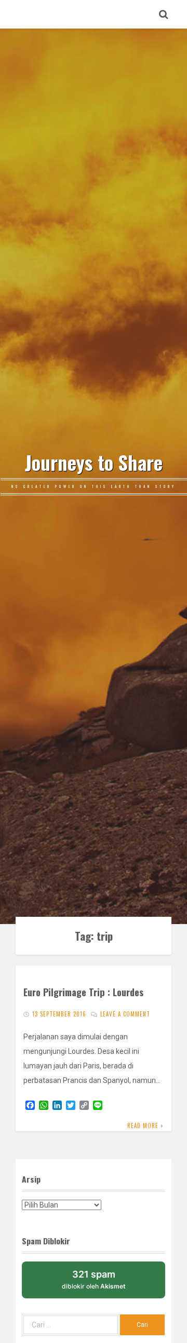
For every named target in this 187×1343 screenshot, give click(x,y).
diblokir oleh (94, 1279)
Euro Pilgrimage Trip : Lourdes (83, 992)
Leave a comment (125, 1014)
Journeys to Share (94, 463)
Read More (142, 1125)
